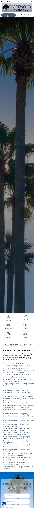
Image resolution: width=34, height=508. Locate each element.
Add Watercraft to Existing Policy (13, 381)
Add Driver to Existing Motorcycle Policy (15, 368)
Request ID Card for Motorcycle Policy (15, 460)
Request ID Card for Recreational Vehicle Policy (18, 462)
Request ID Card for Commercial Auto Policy (17, 458)
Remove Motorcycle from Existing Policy (15, 403)
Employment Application (10, 388)
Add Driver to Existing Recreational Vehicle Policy (18, 370)
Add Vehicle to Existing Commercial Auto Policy (17, 379)
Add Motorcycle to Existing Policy (13, 372)
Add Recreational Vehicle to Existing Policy (16, 375)
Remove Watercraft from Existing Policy (15, 414)
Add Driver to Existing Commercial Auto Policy (17, 366)
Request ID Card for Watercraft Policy (15, 464)
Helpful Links (9, 15)
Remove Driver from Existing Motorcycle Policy (18, 396)
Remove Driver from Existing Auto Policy (16, 390)
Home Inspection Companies (24, 15)
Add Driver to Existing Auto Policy (13, 363)
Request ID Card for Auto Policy (13, 455)
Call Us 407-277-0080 (11, 2)
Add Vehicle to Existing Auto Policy (13, 377)
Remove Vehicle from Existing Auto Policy (16, 407)
